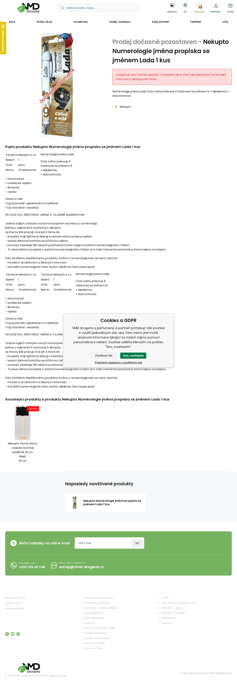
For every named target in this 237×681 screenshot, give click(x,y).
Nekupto (125, 107)
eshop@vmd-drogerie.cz (81, 566)
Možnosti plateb (94, 618)
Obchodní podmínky (97, 603)
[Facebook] (7, 634)
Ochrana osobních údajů (100, 628)
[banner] (28, 8)
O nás (165, 598)
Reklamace (168, 618)
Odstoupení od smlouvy (99, 598)
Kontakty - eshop (172, 608)
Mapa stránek (57, 675)
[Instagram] (18, 634)
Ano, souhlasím (133, 355)
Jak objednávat (94, 613)
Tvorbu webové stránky (194, 673)
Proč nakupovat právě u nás (179, 603)
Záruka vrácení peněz (98, 638)
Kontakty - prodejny (174, 613)
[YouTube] (13, 634)
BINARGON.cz (224, 673)
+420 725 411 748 (32, 567)
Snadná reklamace (96, 633)
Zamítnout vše (103, 355)
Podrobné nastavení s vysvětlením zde (118, 362)
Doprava (90, 623)
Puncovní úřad (93, 648)
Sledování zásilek (95, 643)
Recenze (167, 623)
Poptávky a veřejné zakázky (101, 608)
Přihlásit (137, 543)
